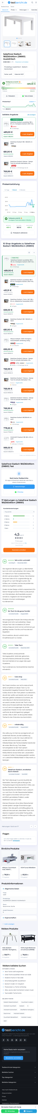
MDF (5, 1021)
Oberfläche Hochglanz (27, 1009)
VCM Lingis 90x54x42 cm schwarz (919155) (28, 949)
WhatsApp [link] (11, 1111)
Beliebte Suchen (8, 1072)
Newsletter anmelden (13, 1058)
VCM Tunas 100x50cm (28, 867)
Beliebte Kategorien (9, 1082)
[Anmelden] (36, 2)
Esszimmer (7, 1013)
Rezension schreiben (19, 550)
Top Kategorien (7, 1077)
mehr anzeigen (9, 924)
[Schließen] (35, 1107)
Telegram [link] (29, 1111)
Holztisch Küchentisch (10, 1009)
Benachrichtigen (20, 486)
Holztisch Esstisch (19, 1013)
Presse (4, 1096)
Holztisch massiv (26, 1017)
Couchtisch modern (27, 1002)
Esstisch (21, 1006)
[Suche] (32, 2)
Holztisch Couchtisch (10, 1006)
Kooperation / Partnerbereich (10, 1103)
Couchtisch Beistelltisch (11, 1017)
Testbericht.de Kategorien (11, 1067)
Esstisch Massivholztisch (11, 1002)
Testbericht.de (5, 6)
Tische (12, 6)
